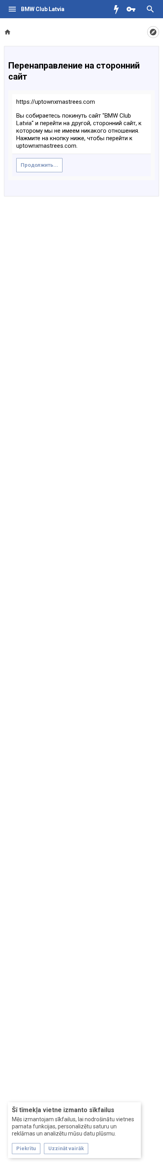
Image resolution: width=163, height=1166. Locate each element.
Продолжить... (39, 165)
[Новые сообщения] (118, 9)
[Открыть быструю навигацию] (153, 32)
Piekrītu (26, 1148)
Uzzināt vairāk (66, 1148)
